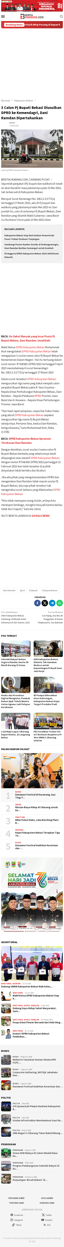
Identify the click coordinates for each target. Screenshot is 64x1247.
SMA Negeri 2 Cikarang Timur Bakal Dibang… (38, 1133)
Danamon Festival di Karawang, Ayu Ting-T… (35, 796)
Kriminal (19, 830)
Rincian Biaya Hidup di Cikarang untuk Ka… (36, 809)
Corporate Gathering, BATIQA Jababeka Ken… (35, 1074)
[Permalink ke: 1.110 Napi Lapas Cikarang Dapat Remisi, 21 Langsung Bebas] (15, 721)
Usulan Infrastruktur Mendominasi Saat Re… (38, 1120)
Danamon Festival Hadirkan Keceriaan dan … (36, 847)
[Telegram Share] (52, 603)
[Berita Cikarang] (32, 15)
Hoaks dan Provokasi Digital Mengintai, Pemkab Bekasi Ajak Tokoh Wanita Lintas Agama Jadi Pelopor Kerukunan (15, 701)
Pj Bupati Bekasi (50, 590)
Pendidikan (18, 1150)
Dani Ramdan (9, 590)
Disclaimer (47, 1198)
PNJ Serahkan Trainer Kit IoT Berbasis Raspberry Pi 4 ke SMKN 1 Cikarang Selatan (48, 736)
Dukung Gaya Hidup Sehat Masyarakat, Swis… (34, 1010)
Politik (16, 1103)
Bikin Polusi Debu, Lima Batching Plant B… (37, 821)
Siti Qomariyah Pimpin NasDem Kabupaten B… (36, 1108)
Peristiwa (20, 817)
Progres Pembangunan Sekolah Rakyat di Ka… (36, 1167)
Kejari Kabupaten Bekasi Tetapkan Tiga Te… (37, 834)
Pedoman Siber (16, 1198)
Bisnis (18, 792)
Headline (35, 1005)
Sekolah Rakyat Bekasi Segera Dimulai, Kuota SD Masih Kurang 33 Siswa (15, 662)
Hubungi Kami (47, 1203)
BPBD (37, 396)
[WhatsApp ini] (59, 603)
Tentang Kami (16, 1203)
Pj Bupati (33, 590)
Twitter (49, 1215)
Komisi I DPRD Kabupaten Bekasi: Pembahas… (31, 1035)
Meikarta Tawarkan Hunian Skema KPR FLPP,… (34, 1061)
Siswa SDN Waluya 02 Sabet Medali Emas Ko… (35, 1155)
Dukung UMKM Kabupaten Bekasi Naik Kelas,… (27, 986)
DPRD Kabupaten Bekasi (30, 347)
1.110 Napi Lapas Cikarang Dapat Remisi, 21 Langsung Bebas (15, 734)
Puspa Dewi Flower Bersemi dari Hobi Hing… (38, 1022)
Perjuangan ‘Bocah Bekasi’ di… (30, 1179)
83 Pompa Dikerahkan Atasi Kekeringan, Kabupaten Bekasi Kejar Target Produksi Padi (47, 700)
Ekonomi (16, 983)
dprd (22, 590)
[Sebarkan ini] (37, 603)
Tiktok (18, 1225)
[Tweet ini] (45, 603)
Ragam (18, 804)
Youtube (48, 1220)
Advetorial (6, 983)
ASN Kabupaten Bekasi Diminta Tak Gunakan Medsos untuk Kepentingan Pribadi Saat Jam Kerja (48, 665)
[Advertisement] (32, 62)
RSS (48, 1225)
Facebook (18, 1215)
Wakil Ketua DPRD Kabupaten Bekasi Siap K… (36, 997)
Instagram (18, 1220)
